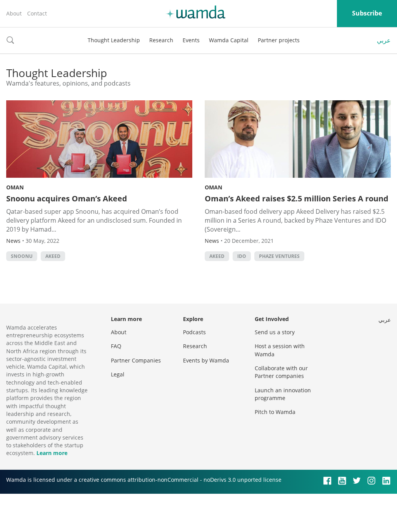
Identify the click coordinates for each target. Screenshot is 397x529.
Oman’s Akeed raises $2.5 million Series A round (296, 198)
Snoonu (22, 256)
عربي (384, 40)
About (14, 13)
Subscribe (367, 13)
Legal (117, 374)
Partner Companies (136, 360)
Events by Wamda (206, 360)
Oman (15, 187)
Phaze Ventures (279, 256)
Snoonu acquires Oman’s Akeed (66, 198)
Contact (37, 13)
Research (161, 40)
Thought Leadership (114, 40)
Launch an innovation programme (283, 394)
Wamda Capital (229, 40)
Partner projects (279, 40)
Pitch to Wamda (275, 412)
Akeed (52, 256)
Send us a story (275, 332)
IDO (241, 256)
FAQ (116, 346)
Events (191, 40)
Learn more (51, 453)
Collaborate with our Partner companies (281, 372)
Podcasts (194, 332)
